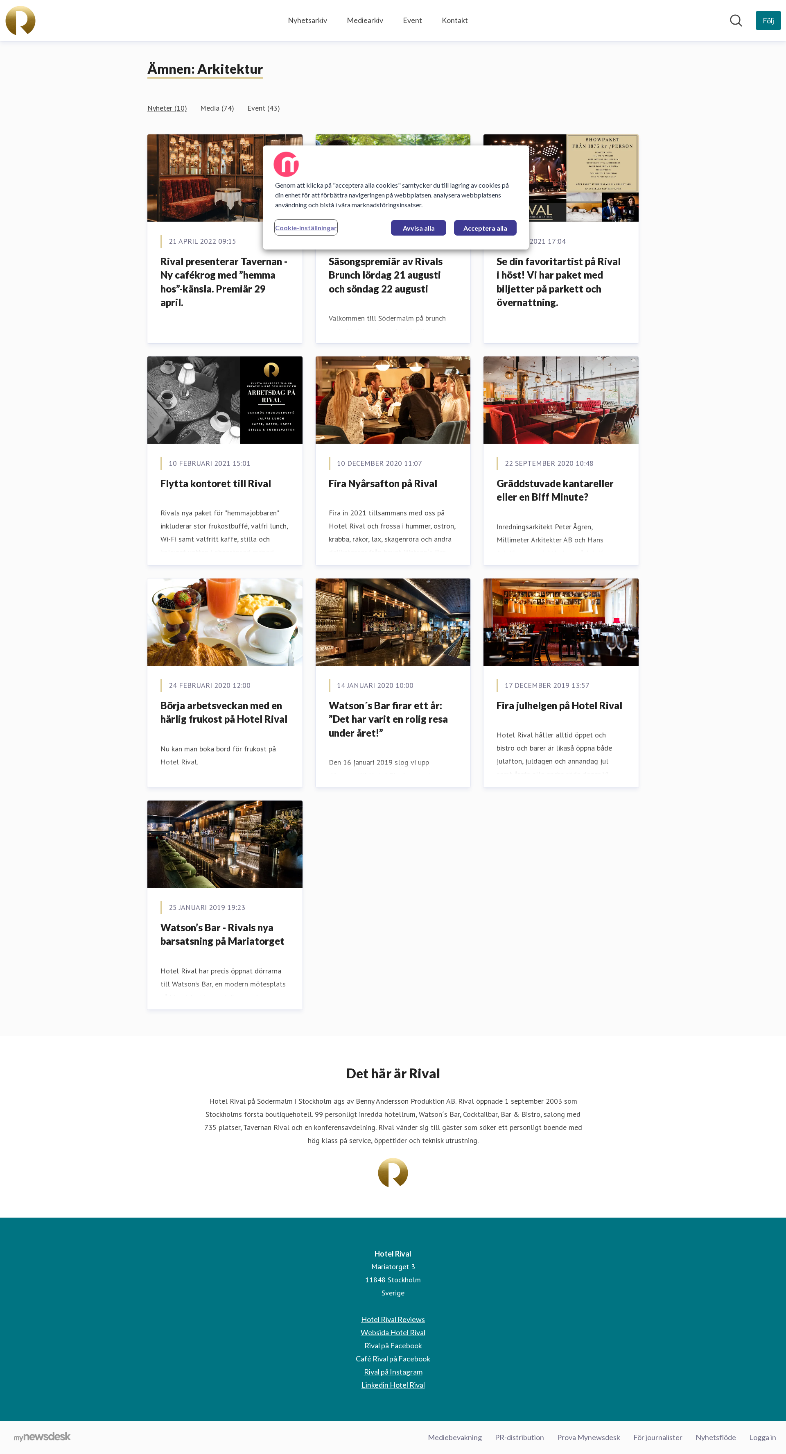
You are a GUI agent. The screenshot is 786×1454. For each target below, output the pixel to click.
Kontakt (455, 20)
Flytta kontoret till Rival (215, 483)
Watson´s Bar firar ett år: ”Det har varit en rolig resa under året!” (388, 719)
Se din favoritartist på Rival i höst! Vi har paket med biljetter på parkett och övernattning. (559, 281)
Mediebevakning (455, 1437)
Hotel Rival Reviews (393, 1319)
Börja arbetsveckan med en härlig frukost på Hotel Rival (223, 712)
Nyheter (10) (167, 108)
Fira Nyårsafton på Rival (383, 483)
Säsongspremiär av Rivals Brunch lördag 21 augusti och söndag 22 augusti (386, 275)
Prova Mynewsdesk (588, 1437)
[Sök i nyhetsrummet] (736, 20)
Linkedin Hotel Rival (393, 1384)
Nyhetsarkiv (307, 20)
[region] (396, 197)
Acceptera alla (485, 228)
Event (412, 20)
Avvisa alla (419, 228)
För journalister (657, 1437)
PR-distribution (519, 1437)
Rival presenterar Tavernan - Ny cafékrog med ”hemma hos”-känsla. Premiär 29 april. (223, 281)
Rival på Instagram (393, 1371)
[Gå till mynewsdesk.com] (42, 1437)
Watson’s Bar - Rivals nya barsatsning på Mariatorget (222, 934)
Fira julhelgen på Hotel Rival (559, 705)
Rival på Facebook (393, 1345)
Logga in (762, 1437)
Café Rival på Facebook (393, 1358)
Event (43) (263, 108)
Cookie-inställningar (306, 227)
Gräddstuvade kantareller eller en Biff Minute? (555, 490)
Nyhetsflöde (716, 1437)
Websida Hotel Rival (393, 1332)
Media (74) (217, 108)
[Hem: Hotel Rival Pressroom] (20, 20)
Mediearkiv (365, 20)
